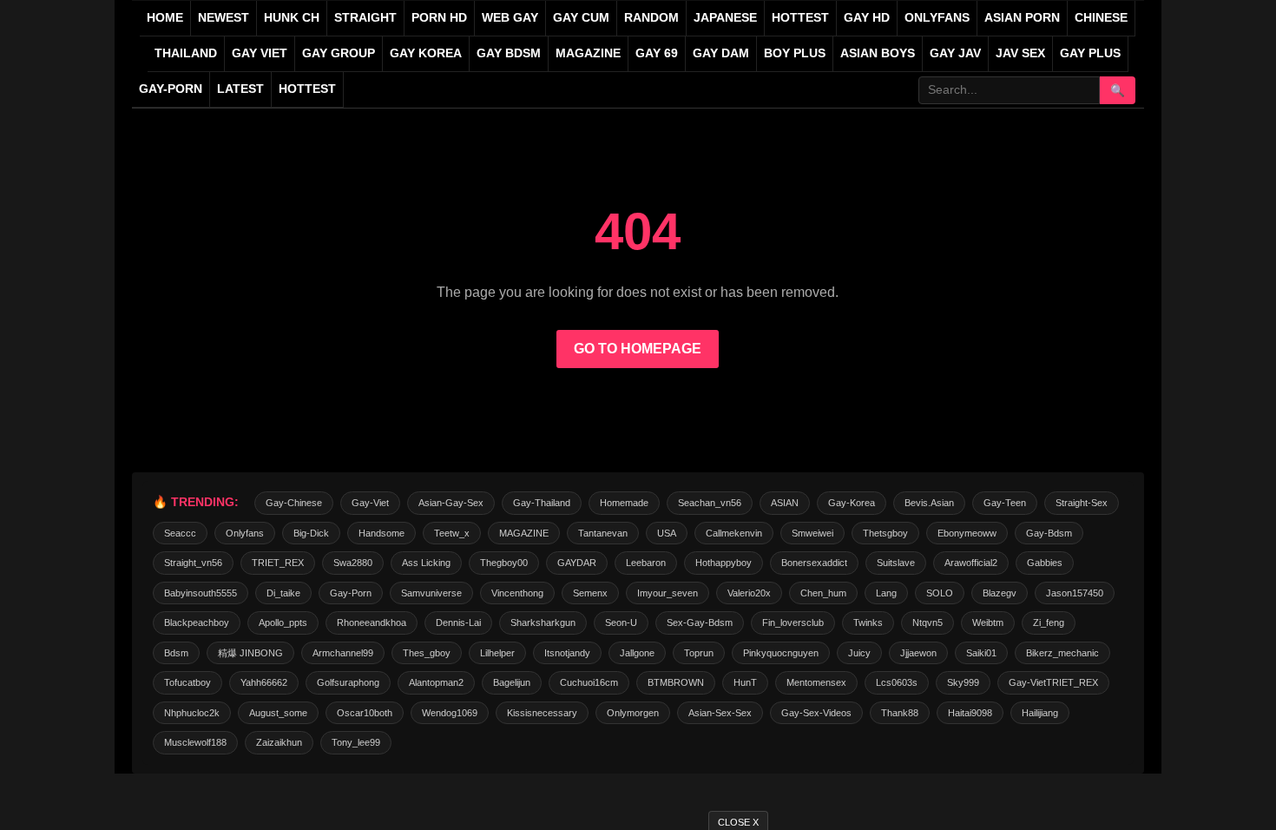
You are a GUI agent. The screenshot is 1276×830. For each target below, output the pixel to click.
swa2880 (352, 562)
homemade (624, 502)
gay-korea (851, 502)
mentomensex (816, 682)
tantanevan (603, 533)
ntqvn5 (927, 622)
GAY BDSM (509, 53)
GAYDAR (576, 562)
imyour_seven (667, 593)
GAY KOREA (426, 53)
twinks (868, 622)
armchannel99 (342, 653)
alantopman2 (436, 682)
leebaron (646, 562)
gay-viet (370, 502)
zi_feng (1048, 622)
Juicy (859, 653)
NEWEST (223, 17)
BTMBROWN (676, 682)
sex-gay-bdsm (700, 622)
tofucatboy (187, 682)
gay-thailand (541, 502)
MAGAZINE (588, 53)
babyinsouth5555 (200, 593)
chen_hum (823, 593)
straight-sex (1082, 502)
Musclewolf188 (195, 742)
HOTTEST (800, 17)
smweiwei (812, 533)
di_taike (283, 593)
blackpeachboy (196, 622)
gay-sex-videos (816, 713)
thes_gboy (427, 653)
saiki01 (981, 653)
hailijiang (1040, 713)
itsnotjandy (567, 653)
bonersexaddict (814, 562)
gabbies (1044, 562)
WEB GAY (510, 17)
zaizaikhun (279, 742)
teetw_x (452, 533)
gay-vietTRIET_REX (1053, 682)
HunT (745, 682)
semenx (590, 593)
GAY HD (867, 17)
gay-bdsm (1049, 533)
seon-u (621, 622)
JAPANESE (725, 17)
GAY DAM (721, 53)
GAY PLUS (1090, 53)
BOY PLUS (794, 53)
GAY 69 (656, 53)
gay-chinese (294, 502)
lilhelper (497, 653)
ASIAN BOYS (877, 53)
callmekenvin (734, 533)
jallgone (637, 653)
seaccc (180, 533)
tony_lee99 (356, 742)
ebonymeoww (966, 533)
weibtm (987, 622)
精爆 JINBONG (250, 653)
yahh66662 (263, 682)
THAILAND (186, 53)
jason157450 (1074, 593)
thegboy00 (504, 562)
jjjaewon (918, 653)
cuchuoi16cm (589, 682)
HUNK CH (291, 17)
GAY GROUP (338, 53)
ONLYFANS (937, 17)
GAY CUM (581, 17)
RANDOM (651, 17)
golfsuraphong (348, 682)
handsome (381, 533)
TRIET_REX (278, 562)
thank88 (899, 713)
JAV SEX (1020, 53)
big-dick (311, 533)
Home (165, 17)
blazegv (999, 593)
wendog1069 (449, 713)
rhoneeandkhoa (371, 622)
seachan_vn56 (709, 502)
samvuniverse (431, 593)
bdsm (176, 653)
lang (886, 593)
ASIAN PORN (1022, 17)
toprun (699, 653)
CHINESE (1101, 17)
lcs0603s (897, 682)
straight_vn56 (193, 562)
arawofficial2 (970, 562)
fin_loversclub (793, 622)
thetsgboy (885, 533)
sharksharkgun (543, 622)
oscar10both (364, 713)
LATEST (240, 89)
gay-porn (170, 89)
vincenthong (517, 593)
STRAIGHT (365, 17)
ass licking (426, 562)
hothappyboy (723, 562)
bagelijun (511, 682)
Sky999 (963, 682)
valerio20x (749, 593)
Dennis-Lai (458, 622)
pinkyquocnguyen (781, 653)
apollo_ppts (283, 622)
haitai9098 (970, 713)
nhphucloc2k (192, 713)
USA (666, 533)
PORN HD (439, 17)
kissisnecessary (542, 713)
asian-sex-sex (720, 713)
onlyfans (245, 533)
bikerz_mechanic (1062, 653)
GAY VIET (259, 53)
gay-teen (1004, 502)
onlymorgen (633, 713)
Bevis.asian (929, 502)
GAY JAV (955, 53)
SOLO (939, 593)
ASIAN (785, 502)
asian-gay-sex (450, 502)
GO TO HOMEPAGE (637, 348)
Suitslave (896, 562)
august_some (278, 713)
